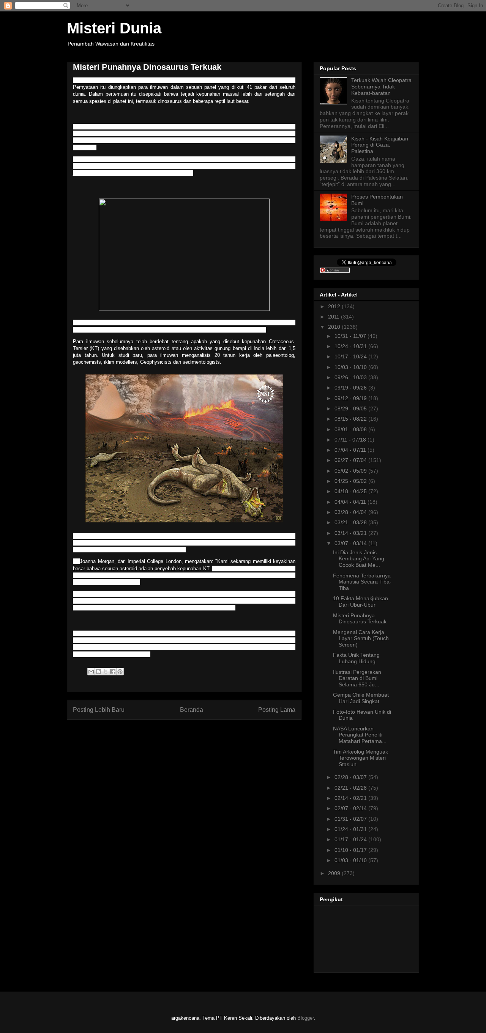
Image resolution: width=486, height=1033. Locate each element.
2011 (334, 317)
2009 (335, 873)
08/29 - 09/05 (351, 408)
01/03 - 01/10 (351, 860)
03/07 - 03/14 (351, 543)
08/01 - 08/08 (351, 429)
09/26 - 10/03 (351, 377)
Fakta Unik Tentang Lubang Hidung (356, 658)
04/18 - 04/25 (351, 491)
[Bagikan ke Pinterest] (120, 671)
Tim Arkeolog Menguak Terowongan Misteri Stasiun (360, 758)
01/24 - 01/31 (351, 829)
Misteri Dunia (114, 28)
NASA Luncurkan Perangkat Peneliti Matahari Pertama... (360, 734)
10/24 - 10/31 (351, 346)
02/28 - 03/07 (351, 777)
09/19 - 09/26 (351, 388)
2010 (335, 327)
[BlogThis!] (98, 671)
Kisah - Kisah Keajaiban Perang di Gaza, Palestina (379, 145)
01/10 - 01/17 (351, 850)
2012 (335, 306)
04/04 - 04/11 (351, 502)
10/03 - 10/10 (351, 367)
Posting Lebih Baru (99, 710)
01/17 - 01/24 (351, 839)
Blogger (305, 1018)
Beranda (191, 710)
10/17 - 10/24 (351, 356)
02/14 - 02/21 (351, 798)
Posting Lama (276, 710)
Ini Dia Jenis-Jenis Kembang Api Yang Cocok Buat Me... (358, 558)
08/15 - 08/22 (351, 419)
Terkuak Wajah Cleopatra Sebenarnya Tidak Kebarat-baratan (381, 86)
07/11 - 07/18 (351, 440)
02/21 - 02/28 (351, 788)
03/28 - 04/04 (351, 512)
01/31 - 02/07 (351, 819)
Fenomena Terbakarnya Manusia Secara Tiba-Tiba (362, 581)
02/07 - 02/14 (351, 808)
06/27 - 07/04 (351, 460)
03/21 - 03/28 (351, 522)
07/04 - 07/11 (351, 450)
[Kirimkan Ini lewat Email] (91, 671)
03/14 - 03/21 (351, 533)
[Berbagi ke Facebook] (113, 671)
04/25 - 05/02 (351, 481)
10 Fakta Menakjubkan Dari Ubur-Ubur (360, 601)
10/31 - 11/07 (351, 336)
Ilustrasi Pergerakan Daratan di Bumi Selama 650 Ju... (357, 678)
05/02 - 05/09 (351, 471)
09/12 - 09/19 (351, 398)
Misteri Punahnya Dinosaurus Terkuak (360, 618)
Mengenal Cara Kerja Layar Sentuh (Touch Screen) (361, 638)
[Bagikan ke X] (105, 671)
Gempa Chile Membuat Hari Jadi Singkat (361, 698)
